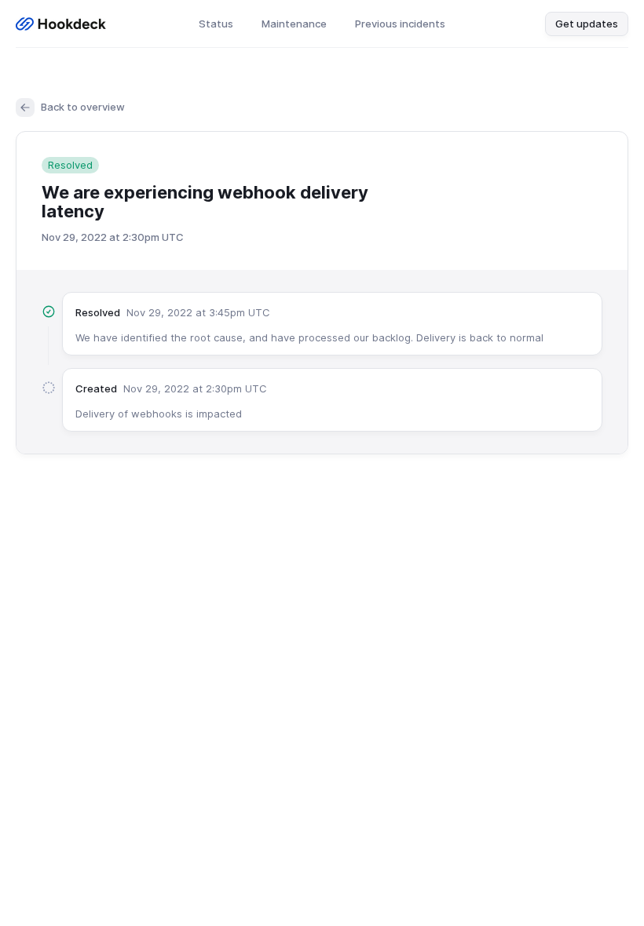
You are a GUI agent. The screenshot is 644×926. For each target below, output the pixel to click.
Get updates (586, 23)
